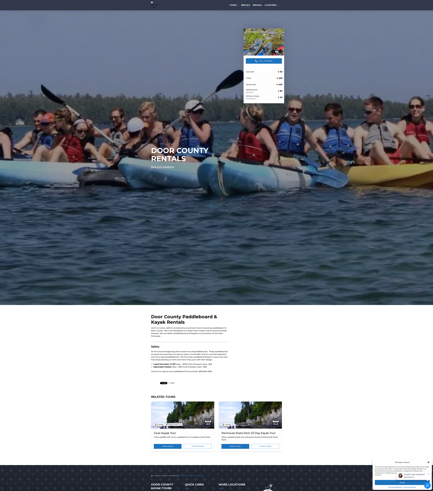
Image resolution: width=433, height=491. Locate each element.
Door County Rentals (193, 476)
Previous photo (273, 51)
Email (172, 383)
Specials (257, 5)
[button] (428, 462)
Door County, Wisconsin (167, 476)
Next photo (280, 51)
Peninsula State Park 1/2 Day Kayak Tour (248, 433)
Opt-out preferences (395, 487)
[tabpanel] (264, 42)
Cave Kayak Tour (165, 433)
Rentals (245, 5)
